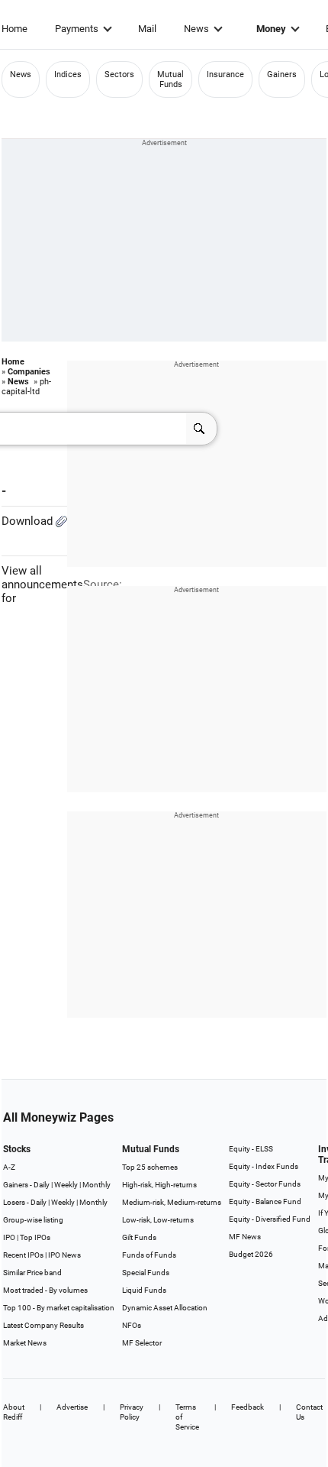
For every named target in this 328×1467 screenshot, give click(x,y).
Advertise (72, 1407)
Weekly (66, 1185)
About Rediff (13, 1412)
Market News (25, 1343)
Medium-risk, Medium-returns (171, 1202)
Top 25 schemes (150, 1167)
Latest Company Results (43, 1325)
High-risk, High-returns (159, 1185)
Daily (42, 1185)
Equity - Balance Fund (265, 1201)
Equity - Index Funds (263, 1166)
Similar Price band (32, 1273)
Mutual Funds (170, 79)
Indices (68, 74)
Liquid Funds (144, 1290)
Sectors (119, 74)
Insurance (225, 74)
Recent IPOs (23, 1255)
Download (29, 521)
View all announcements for (42, 584)
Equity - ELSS (251, 1149)
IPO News (64, 1255)
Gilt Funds (139, 1237)
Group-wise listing (33, 1220)
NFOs (131, 1325)
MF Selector (142, 1343)
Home (14, 28)
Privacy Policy (131, 1412)
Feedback (247, 1407)
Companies (29, 372)
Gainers (282, 74)
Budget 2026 (251, 1254)
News (196, 28)
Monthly (96, 1185)
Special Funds (145, 1273)
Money (271, 28)
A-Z (9, 1167)
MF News (245, 1237)
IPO (9, 1237)
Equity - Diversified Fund (269, 1219)
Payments (76, 28)
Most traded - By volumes (45, 1290)
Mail (147, 28)
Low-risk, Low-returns (158, 1220)
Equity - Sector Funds (265, 1184)
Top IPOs (35, 1237)
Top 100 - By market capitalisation (58, 1308)
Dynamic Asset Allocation (164, 1308)
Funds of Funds (149, 1255)
